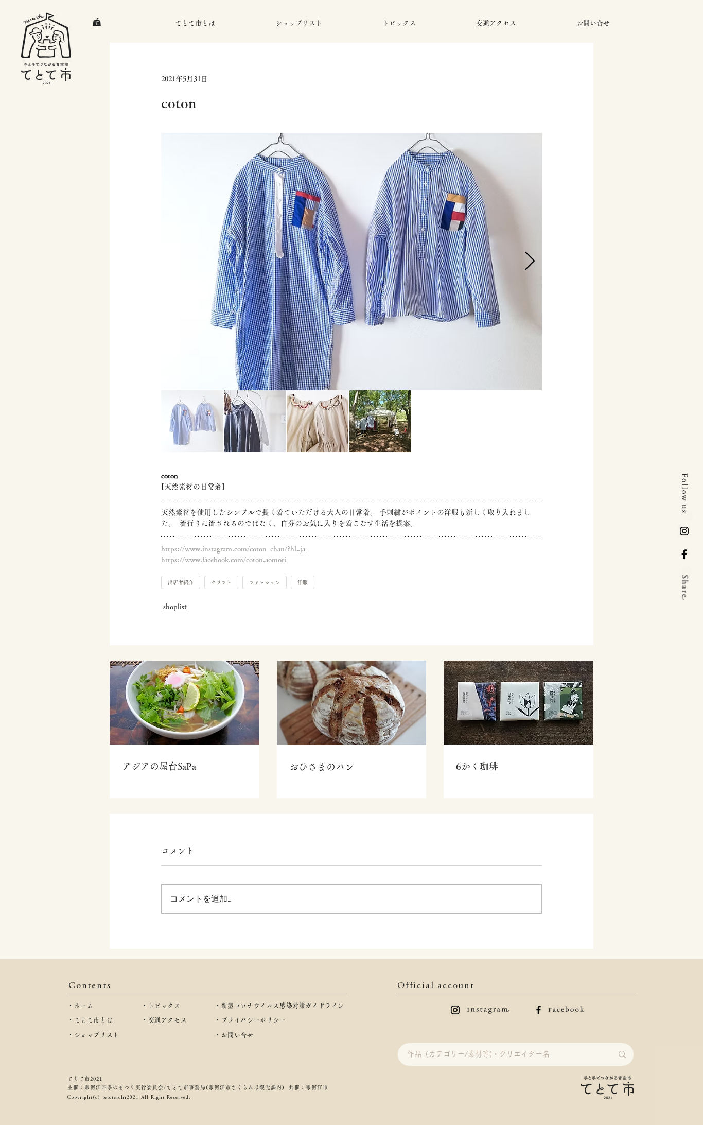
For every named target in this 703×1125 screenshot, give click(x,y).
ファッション (264, 582)
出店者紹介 (181, 582)
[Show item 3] (317, 421)
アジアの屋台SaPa (159, 766)
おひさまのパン (321, 766)
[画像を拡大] (351, 261)
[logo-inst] (684, 531)
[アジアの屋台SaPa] (184, 703)
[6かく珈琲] (518, 703)
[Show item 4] (380, 421)
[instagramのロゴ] (455, 1009)
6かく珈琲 (477, 766)
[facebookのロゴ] (538, 1009)
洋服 (302, 582)
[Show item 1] (192, 421)
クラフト (221, 582)
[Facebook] (684, 554)
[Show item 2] (255, 421)
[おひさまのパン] (352, 703)
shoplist (175, 606)
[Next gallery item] (530, 262)
